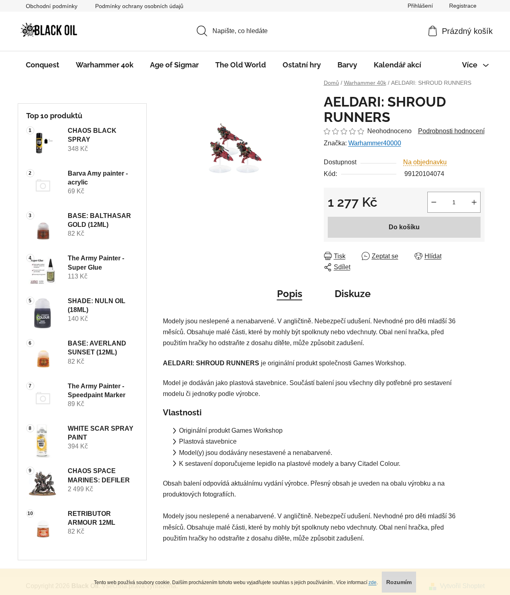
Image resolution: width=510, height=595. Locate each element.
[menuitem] (42, 65)
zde (372, 582)
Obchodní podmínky (51, 6)
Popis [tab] (289, 294)
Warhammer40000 (374, 143)
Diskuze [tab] (353, 294)
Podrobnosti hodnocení (451, 131)
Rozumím (399, 582)
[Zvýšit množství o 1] (474, 202)
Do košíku (404, 227)
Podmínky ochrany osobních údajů (139, 6)
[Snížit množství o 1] (434, 202)
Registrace (463, 5)
